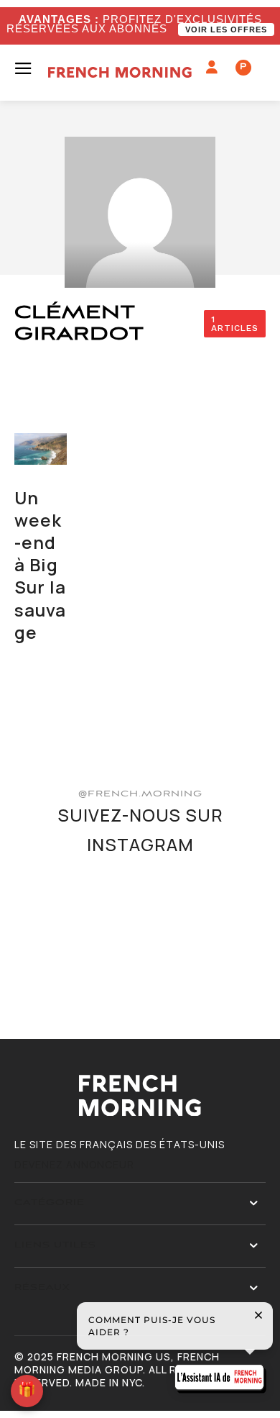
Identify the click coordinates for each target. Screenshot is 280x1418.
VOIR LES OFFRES (226, 29)
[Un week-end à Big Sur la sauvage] (40, 449)
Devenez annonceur (74, 1164)
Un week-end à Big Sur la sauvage (40, 565)
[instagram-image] (55, 910)
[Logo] (120, 72)
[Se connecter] (212, 67)
